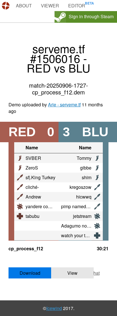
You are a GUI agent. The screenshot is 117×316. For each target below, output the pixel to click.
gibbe (85, 167)
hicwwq (83, 196)
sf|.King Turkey (40, 177)
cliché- (32, 187)
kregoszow (80, 187)
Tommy (84, 158)
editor (76, 5)
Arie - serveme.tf (64, 104)
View (72, 273)
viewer (50, 5)
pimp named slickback (83, 206)
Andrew (33, 196)
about (24, 5)
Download (30, 273)
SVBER (33, 158)
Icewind (54, 308)
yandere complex (43, 206)
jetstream (82, 216)
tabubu (32, 216)
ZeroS (32, 167)
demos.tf (6, 5)
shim (86, 177)
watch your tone (77, 235)
